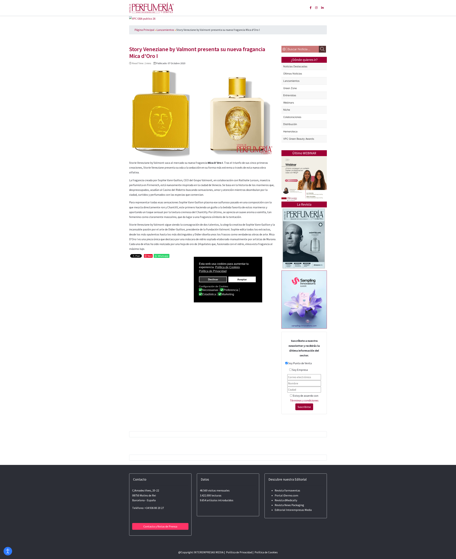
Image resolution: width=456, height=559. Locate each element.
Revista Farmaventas (287, 490)
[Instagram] (316, 7)
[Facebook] (311, 7)
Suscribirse (304, 407)
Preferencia (231, 290)
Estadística (209, 294)
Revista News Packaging (289, 505)
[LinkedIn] (322, 7)
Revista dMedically (286, 500)
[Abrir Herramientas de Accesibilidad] (8, 551)
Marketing (228, 294)
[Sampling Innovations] (304, 299)
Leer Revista (303, 252)
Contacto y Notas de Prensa (160, 526)
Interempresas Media (299, 510)
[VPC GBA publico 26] (142, 18)
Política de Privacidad (239, 552)
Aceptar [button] (242, 279)
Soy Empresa (300, 370)
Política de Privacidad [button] (213, 271)
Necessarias (210, 290)
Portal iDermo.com (286, 495)
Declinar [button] (213, 279)
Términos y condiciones (304, 400)
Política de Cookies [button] (227, 267)
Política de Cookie (265, 552)
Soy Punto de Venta (300, 363)
